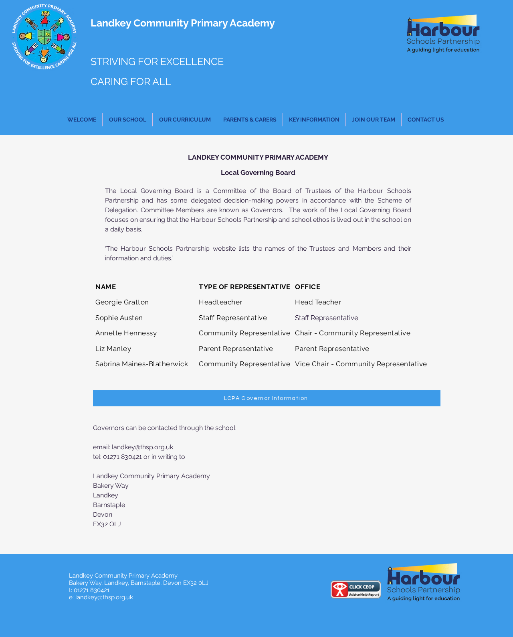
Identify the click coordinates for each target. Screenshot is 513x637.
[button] (127, 119)
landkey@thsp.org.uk (142, 447)
